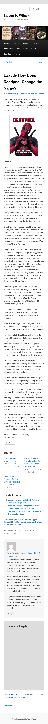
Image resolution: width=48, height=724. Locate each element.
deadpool (7, 522)
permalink (18, 524)
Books (25, 43)
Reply (10, 613)
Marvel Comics (17, 522)
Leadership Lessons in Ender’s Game (23, 500)
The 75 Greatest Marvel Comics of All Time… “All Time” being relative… (32, 462)
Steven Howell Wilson (36, 93)
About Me (16, 43)
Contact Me (8, 705)
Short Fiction (8, 48)
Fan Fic (17, 54)
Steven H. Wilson (17, 15)
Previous (8, 62)
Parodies (7, 54)
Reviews (35, 43)
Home (6, 43)
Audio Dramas (22, 48)
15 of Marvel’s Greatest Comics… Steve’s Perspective (12, 479)
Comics (34, 48)
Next (41, 62)
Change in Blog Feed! (17, 502)
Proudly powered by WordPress (24, 719)
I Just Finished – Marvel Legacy (10, 459)
